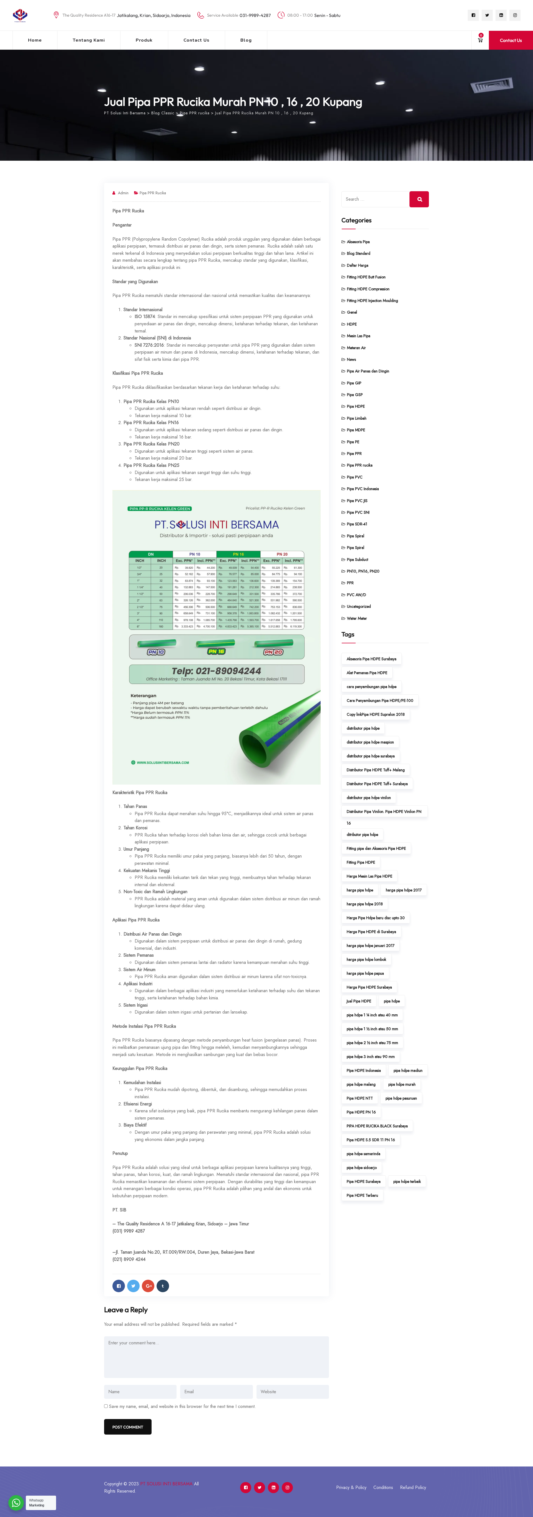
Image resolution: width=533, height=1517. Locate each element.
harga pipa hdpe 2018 (365, 904)
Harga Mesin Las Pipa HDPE (369, 876)
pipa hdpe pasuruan (401, 1098)
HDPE (352, 324)
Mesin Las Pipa (358, 336)
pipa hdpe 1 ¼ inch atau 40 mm (372, 1015)
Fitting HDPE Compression (368, 289)
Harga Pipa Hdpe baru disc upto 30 (376, 918)
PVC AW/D (356, 595)
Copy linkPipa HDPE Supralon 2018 (376, 714)
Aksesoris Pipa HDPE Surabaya (371, 659)
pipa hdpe (392, 1001)
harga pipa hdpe (360, 890)
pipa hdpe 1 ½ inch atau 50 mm (372, 1029)
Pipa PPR (354, 453)
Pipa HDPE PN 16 (361, 1112)
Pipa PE (353, 442)
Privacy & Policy (351, 1487)
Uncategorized (359, 606)
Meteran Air (356, 348)
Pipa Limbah (356, 418)
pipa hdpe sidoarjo (362, 1167)
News (351, 359)
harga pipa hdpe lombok (366, 959)
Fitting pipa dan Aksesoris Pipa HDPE (376, 848)
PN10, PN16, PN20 (363, 571)
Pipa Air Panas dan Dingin (368, 371)
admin (123, 193)
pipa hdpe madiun (408, 1070)
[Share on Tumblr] (163, 1286)
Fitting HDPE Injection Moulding (372, 300)
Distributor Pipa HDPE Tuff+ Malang (376, 770)
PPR (350, 583)
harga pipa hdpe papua (365, 973)
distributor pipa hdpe (363, 728)
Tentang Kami (89, 40)
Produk (144, 40)
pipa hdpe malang (361, 1084)
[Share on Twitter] (133, 1286)
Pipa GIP (354, 383)
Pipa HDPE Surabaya (364, 1181)
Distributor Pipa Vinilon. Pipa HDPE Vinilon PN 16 (384, 813)
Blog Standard (358, 253)
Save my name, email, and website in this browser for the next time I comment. (182, 1406)
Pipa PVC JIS (357, 500)
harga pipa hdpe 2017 (404, 890)
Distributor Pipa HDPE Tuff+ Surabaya (377, 784)
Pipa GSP (355, 394)
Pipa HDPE (356, 406)
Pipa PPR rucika (153, 193)
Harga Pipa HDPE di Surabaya (371, 931)
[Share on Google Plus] (148, 1286)
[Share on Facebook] (118, 1286)
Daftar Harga (357, 265)
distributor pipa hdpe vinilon (369, 797)
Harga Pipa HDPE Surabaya (369, 987)
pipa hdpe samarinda (363, 1153)
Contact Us (196, 40)
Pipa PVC (355, 477)
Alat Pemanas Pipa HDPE (367, 673)
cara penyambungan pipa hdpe (371, 686)
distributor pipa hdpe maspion (370, 742)
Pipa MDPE (356, 430)
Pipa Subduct (357, 559)
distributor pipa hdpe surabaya (371, 756)
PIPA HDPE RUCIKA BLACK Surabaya (377, 1126)
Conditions (383, 1487)
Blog (246, 40)
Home (35, 40)
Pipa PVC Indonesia (363, 489)
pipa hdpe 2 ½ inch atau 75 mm (372, 1042)
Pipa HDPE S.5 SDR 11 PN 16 (371, 1140)
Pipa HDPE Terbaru (362, 1195)
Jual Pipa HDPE (359, 1001)
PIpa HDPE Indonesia (364, 1070)
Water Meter (357, 618)
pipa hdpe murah (402, 1084)
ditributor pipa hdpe (362, 834)
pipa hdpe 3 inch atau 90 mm (371, 1056)
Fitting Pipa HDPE (361, 862)
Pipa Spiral (355, 536)
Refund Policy (413, 1487)
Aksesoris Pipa (358, 242)
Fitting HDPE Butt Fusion (366, 277)
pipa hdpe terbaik (407, 1181)
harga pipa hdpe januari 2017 (370, 945)
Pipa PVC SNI (358, 512)
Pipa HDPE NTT (360, 1098)
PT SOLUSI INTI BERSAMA (166, 1484)
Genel (352, 312)
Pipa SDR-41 (357, 524)
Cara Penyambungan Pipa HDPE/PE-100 (380, 700)
